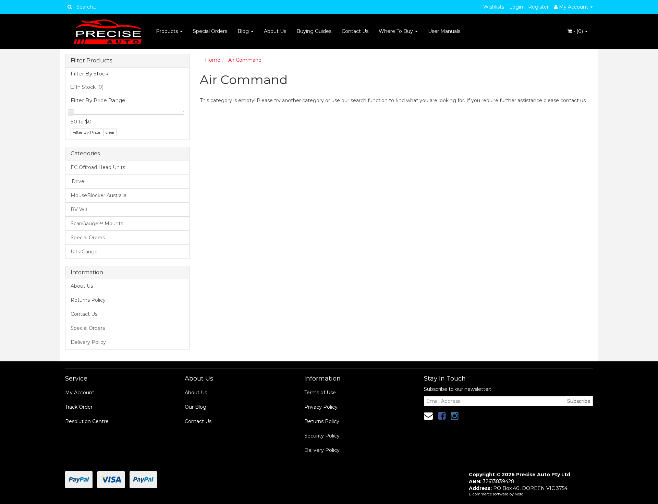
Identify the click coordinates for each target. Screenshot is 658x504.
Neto (519, 494)
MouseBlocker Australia (98, 195)
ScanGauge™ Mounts (97, 223)
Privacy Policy (321, 407)
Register (538, 7)
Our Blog (195, 407)
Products (167, 31)
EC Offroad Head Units (98, 167)
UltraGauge (84, 252)
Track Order (79, 407)
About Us (275, 31)
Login (516, 7)
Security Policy (322, 436)
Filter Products (91, 61)
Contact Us (355, 31)
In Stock (89, 87)
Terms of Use (320, 392)
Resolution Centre (87, 421)
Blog (243, 31)
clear (110, 132)
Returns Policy (88, 300)
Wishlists (493, 7)
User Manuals (444, 31)
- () (578, 31)
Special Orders (210, 31)
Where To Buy (396, 31)
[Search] (69, 7)
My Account (79, 392)
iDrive (77, 181)
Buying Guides (313, 31)
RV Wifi (80, 209)
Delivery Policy (88, 342)
